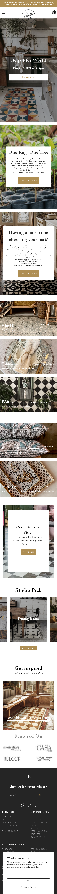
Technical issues (39, 849)
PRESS (5, 828)
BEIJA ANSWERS (38, 837)
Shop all (28, 649)
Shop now (42, 722)
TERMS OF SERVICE (39, 822)
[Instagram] (29, 805)
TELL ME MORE (28, 552)
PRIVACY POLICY (38, 825)
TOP (29, 780)
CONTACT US (36, 819)
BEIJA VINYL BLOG (10, 825)
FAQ (32, 816)
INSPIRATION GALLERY (12, 822)
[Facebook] (22, 805)
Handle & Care (9, 852)
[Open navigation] (7, 12)
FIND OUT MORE (28, 180)
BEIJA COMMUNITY (10, 831)
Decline (28, 880)
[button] (3, 617)
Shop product (13, 722)
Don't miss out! (28, 77)
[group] (28, 619)
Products (7, 849)
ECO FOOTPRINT (9, 819)
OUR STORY (7, 816)
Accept (28, 874)
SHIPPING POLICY (38, 828)
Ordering (35, 852)
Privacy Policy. (33, 867)
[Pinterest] (35, 805)
